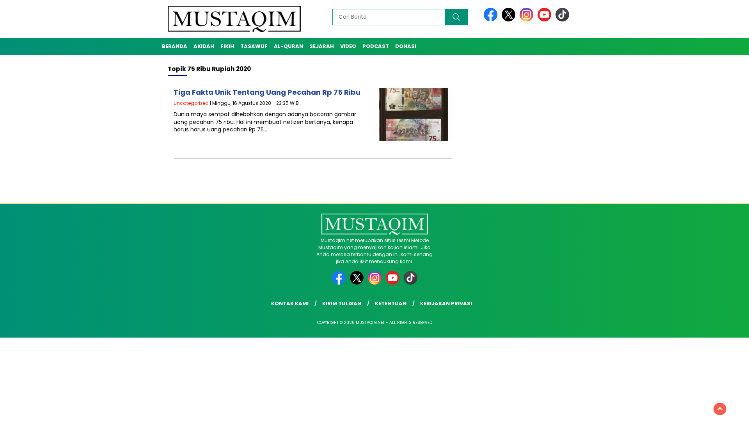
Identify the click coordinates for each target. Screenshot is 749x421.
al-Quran (288, 46)
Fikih (227, 46)
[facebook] (492, 20)
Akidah (203, 46)
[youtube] (546, 20)
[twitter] (510, 20)
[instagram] (528, 20)
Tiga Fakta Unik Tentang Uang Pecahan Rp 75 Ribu (267, 92)
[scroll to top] (720, 409)
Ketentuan (390, 303)
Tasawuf (254, 46)
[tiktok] (562, 20)
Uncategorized (191, 103)
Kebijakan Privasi (446, 303)
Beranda (174, 46)
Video (348, 46)
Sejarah (321, 46)
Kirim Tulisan (341, 303)
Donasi (405, 46)
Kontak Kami (290, 303)
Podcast (375, 46)
